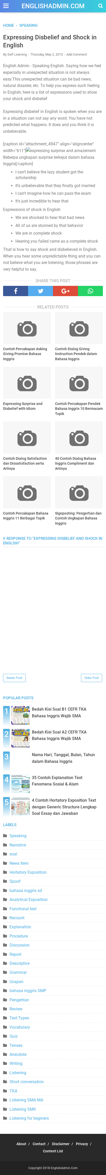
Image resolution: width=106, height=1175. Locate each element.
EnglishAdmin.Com (53, 6)
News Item (19, 863)
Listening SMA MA (26, 1100)
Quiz (14, 1036)
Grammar (18, 972)
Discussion (20, 945)
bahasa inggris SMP (28, 990)
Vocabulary (20, 1027)
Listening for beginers (29, 1118)
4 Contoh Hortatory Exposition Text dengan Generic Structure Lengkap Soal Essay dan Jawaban (64, 807)
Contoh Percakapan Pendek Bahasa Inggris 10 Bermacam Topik (79, 409)
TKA (13, 1091)
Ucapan (16, 981)
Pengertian (19, 999)
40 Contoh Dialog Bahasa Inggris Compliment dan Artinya (75, 463)
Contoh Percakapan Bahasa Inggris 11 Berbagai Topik (25, 515)
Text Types (19, 1017)
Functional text (23, 908)
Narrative (18, 845)
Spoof (15, 881)
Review (16, 1008)
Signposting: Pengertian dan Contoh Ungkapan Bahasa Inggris (78, 518)
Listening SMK (23, 1109)
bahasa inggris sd (26, 890)
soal (13, 854)
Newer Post (14, 678)
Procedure (19, 936)
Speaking (18, 835)
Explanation (20, 926)
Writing (16, 1063)
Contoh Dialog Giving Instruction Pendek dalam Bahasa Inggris (76, 354)
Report (15, 954)
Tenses (16, 1045)
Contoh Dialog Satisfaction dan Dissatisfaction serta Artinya (25, 463)
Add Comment (76, 54)
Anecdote (18, 1054)
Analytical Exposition (29, 899)
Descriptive (20, 963)
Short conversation (27, 1081)
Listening (18, 1072)
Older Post (91, 678)
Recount (17, 917)
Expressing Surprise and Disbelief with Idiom (22, 406)
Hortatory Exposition (28, 872)
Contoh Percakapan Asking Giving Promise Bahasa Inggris (25, 354)
